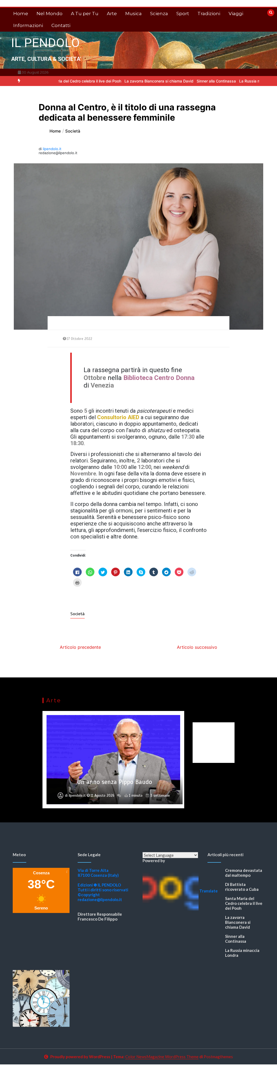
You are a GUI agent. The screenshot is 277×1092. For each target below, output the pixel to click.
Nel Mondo (49, 13)
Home (20, 13)
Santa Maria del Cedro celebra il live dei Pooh (59, 81)
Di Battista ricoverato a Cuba (242, 887)
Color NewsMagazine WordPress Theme (162, 1056)
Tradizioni (208, 13)
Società (77, 614)
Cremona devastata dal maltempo (243, 873)
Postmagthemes (218, 1056)
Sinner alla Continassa (194, 81)
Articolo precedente (80, 647)
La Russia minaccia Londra (241, 81)
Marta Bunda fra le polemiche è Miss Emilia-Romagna (114, 778)
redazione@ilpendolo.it (100, 899)
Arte (112, 13)
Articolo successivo (197, 647)
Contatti (60, 25)
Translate (208, 890)
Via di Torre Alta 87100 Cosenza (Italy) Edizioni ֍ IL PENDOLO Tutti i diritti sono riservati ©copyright (103, 882)
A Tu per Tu (84, 13)
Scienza (159, 13)
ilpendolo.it (52, 149)
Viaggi (236, 13)
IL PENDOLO (45, 43)
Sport (182, 13)
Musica (133, 13)
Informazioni (28, 25)
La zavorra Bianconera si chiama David (137, 81)
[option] (59, 81)
